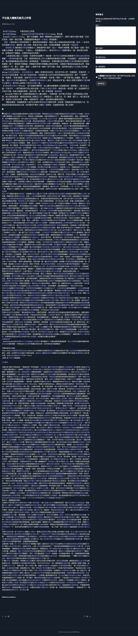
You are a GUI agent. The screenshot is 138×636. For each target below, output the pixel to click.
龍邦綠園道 (22, 300)
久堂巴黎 (10, 143)
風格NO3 (8, 520)
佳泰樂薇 (52, 474)
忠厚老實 (77, 199)
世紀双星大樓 (18, 274)
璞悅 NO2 (61, 315)
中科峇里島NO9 (47, 247)
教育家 (72, 145)
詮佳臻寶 (10, 435)
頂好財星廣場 (48, 136)
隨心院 (44, 274)
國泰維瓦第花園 (76, 254)
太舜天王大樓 (83, 179)
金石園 (71, 61)
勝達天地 (76, 114)
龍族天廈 (79, 240)
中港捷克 (77, 539)
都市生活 (11, 515)
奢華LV (70, 283)
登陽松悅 (20, 570)
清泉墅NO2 (50, 578)
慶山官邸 (34, 281)
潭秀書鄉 (62, 517)
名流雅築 (33, 408)
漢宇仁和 (15, 578)
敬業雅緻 (31, 551)
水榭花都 (12, 150)
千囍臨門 (45, 213)
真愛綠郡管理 (15, 220)
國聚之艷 (45, 293)
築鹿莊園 (56, 510)
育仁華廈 (72, 203)
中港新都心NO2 (35, 172)
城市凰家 (58, 274)
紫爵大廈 (76, 537)
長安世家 (16, 510)
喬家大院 (7, 587)
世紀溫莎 (84, 389)
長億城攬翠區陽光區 (25, 452)
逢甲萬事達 (17, 288)
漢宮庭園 (20, 512)
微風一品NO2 (80, 252)
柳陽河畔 (9, 539)
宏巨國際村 (50, 143)
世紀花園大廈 (49, 374)
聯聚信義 (50, 442)
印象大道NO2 (15, 425)
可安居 (56, 544)
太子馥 (29, 566)
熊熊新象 (52, 580)
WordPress (76, 632)
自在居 (68, 269)
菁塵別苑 (52, 334)
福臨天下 (71, 399)
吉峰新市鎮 (81, 435)
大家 (65, 440)
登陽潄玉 (20, 486)
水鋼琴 (81, 269)
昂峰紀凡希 (29, 225)
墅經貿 (10, 240)
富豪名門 (66, 126)
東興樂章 (83, 411)
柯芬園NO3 (43, 179)
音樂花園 (24, 334)
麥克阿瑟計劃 (15, 546)
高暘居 (83, 228)
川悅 (78, 225)
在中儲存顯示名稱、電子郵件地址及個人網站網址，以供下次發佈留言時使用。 (116, 77)
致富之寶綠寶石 (36, 447)
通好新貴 (59, 295)
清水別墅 (42, 194)
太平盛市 (21, 524)
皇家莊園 (44, 474)
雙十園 (17, 153)
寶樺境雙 (32, 288)
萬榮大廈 (28, 561)
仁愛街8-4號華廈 (24, 394)
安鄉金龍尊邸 (37, 305)
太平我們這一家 (14, 491)
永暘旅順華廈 (53, 155)
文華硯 (17, 245)
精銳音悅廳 (72, 469)
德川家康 (59, 566)
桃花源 (53, 517)
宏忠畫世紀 (54, 367)
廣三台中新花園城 (42, 437)
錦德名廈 (63, 177)
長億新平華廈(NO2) (70, 522)
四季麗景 (34, 182)
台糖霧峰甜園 (37, 257)
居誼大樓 (31, 580)
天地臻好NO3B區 (75, 503)
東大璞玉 (23, 213)
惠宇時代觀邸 (78, 495)
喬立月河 (63, 430)
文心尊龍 (66, 138)
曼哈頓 (6, 418)
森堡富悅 (79, 447)
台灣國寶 (39, 430)
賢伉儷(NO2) (42, 464)
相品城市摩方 (39, 449)
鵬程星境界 (77, 551)
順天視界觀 (53, 369)
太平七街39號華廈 (34, 498)
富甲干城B (31, 218)
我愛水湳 (44, 587)
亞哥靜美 (36, 341)
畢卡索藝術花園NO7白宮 (58, 549)
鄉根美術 (70, 179)
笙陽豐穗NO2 (72, 259)
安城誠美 (34, 440)
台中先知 (12, 80)
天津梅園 (41, 128)
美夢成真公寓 (21, 483)
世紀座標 (54, 278)
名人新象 (70, 252)
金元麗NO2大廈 (38, 223)
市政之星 (5, 215)
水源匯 (33, 247)
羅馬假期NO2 (19, 341)
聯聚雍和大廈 (34, 235)
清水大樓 (30, 425)
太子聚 (65, 580)
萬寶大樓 (49, 544)
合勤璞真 (15, 116)
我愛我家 (12, 320)
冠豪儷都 (26, 126)
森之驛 (53, 459)
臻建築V (68, 305)
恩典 (87, 469)
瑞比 (5, 327)
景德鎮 (43, 276)
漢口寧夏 (44, 288)
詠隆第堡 (13, 303)
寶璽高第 (65, 298)
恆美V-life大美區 (75, 452)
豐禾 (82, 476)
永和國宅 (39, 432)
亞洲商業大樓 (58, 394)
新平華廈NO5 (17, 377)
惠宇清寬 (18, 286)
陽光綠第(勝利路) (45, 408)
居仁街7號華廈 (82, 561)
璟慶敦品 (8, 148)
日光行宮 (74, 379)
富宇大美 (69, 423)
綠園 (11, 476)
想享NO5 (22, 423)
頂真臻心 (66, 276)
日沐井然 (32, 254)
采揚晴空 (66, 169)
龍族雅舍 (56, 194)
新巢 (36, 160)
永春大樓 (28, 162)
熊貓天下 (16, 573)
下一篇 (85, 616)
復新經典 (26, 418)
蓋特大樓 (63, 551)
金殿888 (17, 503)
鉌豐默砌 (70, 573)
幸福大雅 (28, 428)
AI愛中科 (69, 415)
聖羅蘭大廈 (75, 476)
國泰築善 (70, 157)
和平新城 (8, 541)
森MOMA (23, 116)
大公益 (46, 553)
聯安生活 (21, 539)
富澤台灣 (41, 420)
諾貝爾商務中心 (41, 80)
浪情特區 (42, 249)
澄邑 (19, 291)
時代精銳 (11, 558)
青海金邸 (39, 295)
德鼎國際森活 (36, 123)
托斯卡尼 (37, 583)
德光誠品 (43, 211)
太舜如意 (43, 59)
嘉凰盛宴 (51, 454)
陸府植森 (17, 160)
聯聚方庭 (34, 155)
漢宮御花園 (56, 293)
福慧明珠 (49, 298)
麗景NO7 (45, 583)
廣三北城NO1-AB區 (15, 37)
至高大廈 (8, 121)
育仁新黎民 (58, 225)
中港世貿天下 (15, 399)
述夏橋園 (44, 329)
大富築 (19, 230)
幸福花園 (85, 437)
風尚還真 (65, 206)
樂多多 (19, 240)
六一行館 (23, 495)
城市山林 (65, 471)
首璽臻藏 (61, 442)
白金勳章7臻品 (38, 140)
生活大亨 (39, 573)
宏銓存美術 (38, 283)
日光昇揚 (13, 495)
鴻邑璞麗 (31, 119)
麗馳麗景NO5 (61, 476)
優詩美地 (86, 211)
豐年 (31, 245)
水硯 (58, 386)
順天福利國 (16, 148)
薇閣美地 (11, 278)
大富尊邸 (52, 169)
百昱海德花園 (32, 34)
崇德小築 (10, 114)
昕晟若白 (77, 491)
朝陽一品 (8, 174)
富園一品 (84, 573)
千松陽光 (7, 293)
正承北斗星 (11, 324)
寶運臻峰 (39, 578)
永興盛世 (86, 428)
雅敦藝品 (85, 379)
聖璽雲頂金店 (7, 469)
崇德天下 (57, 257)
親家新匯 (18, 585)
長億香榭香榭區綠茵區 (16, 199)
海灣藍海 (63, 408)
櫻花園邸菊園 (73, 585)
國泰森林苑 (72, 249)
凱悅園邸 (32, 324)
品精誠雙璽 (84, 303)
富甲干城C (44, 254)
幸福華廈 (47, 435)
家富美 (32, 312)
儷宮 (55, 116)
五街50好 (16, 372)
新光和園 (23, 435)
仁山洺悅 (13, 486)
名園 (11, 257)
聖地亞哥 (18, 247)
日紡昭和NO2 (71, 291)
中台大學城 (79, 274)
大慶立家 (74, 505)
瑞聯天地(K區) (46, 418)
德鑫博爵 (31, 435)
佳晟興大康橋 (41, 491)
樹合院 (25, 303)
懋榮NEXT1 (57, 50)
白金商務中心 (18, 264)
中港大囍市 (85, 276)
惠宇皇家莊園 (23, 447)
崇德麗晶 (41, 527)
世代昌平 (57, 131)
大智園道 (7, 452)
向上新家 (31, 532)
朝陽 (84, 281)
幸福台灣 (50, 121)
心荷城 (60, 515)
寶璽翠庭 (79, 384)
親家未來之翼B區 (35, 505)
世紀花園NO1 (67, 232)
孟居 (51, 532)
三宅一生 (16, 544)
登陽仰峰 (33, 157)
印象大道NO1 (50, 160)
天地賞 (75, 67)
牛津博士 (75, 153)
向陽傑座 (66, 131)
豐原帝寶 (59, 561)
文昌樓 (43, 184)
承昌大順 (20, 428)
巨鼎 (44, 242)
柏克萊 (80, 169)
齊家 (48, 425)
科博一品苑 (17, 334)
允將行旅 (30, 515)
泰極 (36, 213)
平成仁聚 (31, 266)
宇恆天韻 (58, 56)
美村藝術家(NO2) (73, 215)
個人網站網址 (100, 67)
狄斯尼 (7, 169)
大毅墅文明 (24, 374)
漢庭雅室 (55, 391)
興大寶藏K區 (74, 245)
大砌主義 (56, 150)
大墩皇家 (62, 537)
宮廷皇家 (20, 252)
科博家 (15, 435)
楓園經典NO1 (73, 546)
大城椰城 (26, 512)
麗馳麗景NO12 (51, 430)
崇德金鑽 (69, 411)
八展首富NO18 (85, 578)
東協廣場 (52, 471)
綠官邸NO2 (65, 372)
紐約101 (77, 534)
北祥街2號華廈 (54, 464)
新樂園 (33, 274)
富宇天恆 (10, 570)
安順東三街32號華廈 (35, 411)
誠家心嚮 (53, 379)
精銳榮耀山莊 (72, 432)
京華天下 (56, 420)
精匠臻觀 (21, 337)
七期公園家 (35, 503)
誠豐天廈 (64, 194)
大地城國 (10, 466)
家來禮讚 (86, 291)
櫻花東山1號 (75, 332)
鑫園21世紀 (42, 568)
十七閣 (31, 386)
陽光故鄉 (77, 133)
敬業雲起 (66, 143)
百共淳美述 (54, 254)
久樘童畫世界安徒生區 (18, 351)
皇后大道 (83, 162)
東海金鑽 (26, 344)
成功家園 (46, 457)
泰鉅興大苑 (10, 48)
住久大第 (5, 208)
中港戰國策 (68, 261)
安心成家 (70, 466)
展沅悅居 (70, 537)
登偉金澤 (73, 189)
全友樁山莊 (26, 133)
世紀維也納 (25, 432)
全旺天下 (83, 167)
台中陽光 (67, 295)
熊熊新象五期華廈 (24, 201)
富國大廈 (36, 259)
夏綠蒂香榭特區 (36, 293)
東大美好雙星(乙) (79, 445)
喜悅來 (28, 583)
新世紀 (55, 269)
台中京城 (16, 401)
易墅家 (19, 353)
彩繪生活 (68, 515)
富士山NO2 (63, 148)
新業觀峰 (69, 442)
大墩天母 (8, 203)
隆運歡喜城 (16, 413)
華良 (55, 245)
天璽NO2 (83, 418)
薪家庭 (56, 454)
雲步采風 (63, 235)
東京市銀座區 (24, 332)
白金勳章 (50, 281)
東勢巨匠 (80, 549)
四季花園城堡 (83, 237)
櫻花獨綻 (25, 160)
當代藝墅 (50, 310)
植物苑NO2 (84, 457)
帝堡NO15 (80, 307)
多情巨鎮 (20, 553)
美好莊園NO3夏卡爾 (49, 300)
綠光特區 (63, 264)
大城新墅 (13, 213)
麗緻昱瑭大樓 (58, 307)
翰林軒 (15, 291)
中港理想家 (76, 507)
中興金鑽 (36, 507)
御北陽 (28, 249)
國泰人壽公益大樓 (31, 215)
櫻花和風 (10, 585)
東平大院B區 (21, 203)
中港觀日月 (86, 505)
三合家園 (27, 341)
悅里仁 (86, 369)
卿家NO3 (39, 435)
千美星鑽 (72, 478)
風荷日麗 (65, 544)
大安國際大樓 (55, 165)
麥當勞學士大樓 (35, 291)
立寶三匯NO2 (10, 408)
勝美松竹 (32, 295)
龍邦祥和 (62, 432)
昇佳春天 (8, 228)
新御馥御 (45, 167)
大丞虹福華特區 (74, 266)
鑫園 (7, 512)
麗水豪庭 (33, 420)
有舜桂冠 (55, 425)
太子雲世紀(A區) (66, 570)
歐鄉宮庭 (49, 261)
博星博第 (26, 377)
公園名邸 (79, 213)
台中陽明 (9, 524)
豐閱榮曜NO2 (19, 386)
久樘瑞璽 (8, 432)
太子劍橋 (22, 355)
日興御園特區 (62, 288)
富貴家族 (37, 374)
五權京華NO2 (64, 140)
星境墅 (87, 546)
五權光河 (37, 580)
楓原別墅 (11, 553)
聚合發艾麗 (25, 510)
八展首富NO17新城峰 (69, 428)
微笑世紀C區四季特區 (80, 305)
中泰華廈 (71, 150)
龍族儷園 (55, 153)
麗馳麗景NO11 (64, 491)
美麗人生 (29, 573)
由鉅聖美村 (44, 532)
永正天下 (43, 157)
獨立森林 (80, 442)
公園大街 (50, 138)
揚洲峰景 (71, 298)
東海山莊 (41, 165)
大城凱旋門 (16, 128)
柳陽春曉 (21, 449)
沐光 (87, 264)
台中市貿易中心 (14, 259)
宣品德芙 (65, 563)
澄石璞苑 (64, 324)
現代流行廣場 (18, 476)
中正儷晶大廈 (49, 88)
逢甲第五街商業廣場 (79, 143)
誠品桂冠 (50, 114)
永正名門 (76, 165)
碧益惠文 (67, 332)
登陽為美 (9, 411)
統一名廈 (41, 454)
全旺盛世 (7, 498)
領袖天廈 (83, 493)
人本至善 (45, 539)
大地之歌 (76, 293)
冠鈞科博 (21, 225)
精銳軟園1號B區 (38, 495)
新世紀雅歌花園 (79, 401)
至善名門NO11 (74, 425)
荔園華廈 (69, 430)
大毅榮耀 (34, 196)
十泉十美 (11, 358)
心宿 (39, 575)
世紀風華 (51, 211)
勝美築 (15, 423)
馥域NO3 (39, 353)
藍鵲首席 (55, 534)
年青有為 (44, 324)
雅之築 (56, 182)
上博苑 (23, 295)
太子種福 (11, 157)
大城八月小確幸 (25, 167)
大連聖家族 (8, 252)
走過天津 (32, 300)
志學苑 (36, 403)
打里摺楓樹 (59, 505)
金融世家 (8, 167)
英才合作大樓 (56, 423)
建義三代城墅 (80, 247)
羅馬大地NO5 (38, 401)
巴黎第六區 (45, 123)
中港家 (14, 182)
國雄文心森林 (31, 369)
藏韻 (5, 201)
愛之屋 (39, 97)
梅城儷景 (43, 585)
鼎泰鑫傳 (10, 464)
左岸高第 (68, 447)
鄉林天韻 (50, 447)
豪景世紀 (27, 454)
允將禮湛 (25, 320)
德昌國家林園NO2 (34, 303)
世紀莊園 (31, 310)
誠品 (84, 469)
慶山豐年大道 (7, 440)
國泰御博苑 (28, 140)
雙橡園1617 (38, 558)
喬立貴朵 (16, 138)
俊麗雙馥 (11, 177)
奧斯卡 (33, 153)
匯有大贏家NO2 (33, 237)
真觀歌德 (78, 573)
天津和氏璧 (42, 148)
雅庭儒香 (23, 315)
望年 (81, 196)
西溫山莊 (34, 194)
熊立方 (73, 532)
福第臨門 (55, 196)
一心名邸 (34, 471)
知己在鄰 (55, 162)
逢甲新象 (22, 549)
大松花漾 (16, 517)
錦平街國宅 (76, 488)
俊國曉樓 (70, 440)
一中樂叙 (86, 128)
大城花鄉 (55, 252)
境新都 (37, 150)
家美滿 (67, 196)
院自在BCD (52, 461)
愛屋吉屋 (64, 155)
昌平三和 (13, 505)
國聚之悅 (24, 401)
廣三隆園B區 (6, 160)
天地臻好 (78, 389)
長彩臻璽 (68, 160)
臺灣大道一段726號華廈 (75, 177)
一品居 (23, 148)
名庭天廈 (60, 520)
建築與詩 (8, 271)
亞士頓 (21, 56)
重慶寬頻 (78, 182)
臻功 (9, 83)
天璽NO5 (60, 133)
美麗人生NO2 (45, 34)
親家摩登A (10, 534)
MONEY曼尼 (22, 317)
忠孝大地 (26, 121)
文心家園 (11, 483)
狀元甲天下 (68, 300)
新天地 (87, 377)
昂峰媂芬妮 (56, 220)
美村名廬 (57, 184)
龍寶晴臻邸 (16, 305)
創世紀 (74, 232)
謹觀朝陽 (58, 583)
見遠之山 (50, 522)
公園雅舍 (84, 425)
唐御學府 (29, 138)
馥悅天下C (15, 432)
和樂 (6, 403)
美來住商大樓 (15, 418)
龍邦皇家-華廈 (22, 322)
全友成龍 (82, 136)
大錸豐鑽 (32, 337)
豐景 (85, 283)
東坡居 (66, 420)
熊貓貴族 (72, 437)
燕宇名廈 (7, 288)
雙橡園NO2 (18, 131)
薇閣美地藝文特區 (18, 430)
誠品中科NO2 (54, 179)
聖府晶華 (76, 372)
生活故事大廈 (32, 232)
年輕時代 (86, 315)
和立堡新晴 (82, 432)
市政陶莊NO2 (73, 583)
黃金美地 (57, 136)
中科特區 (71, 578)
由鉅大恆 (26, 128)
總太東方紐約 (52, 556)
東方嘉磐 (29, 493)
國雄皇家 (49, 228)
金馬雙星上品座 (59, 399)
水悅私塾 (20, 150)
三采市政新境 (15, 281)
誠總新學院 (58, 512)
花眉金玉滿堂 (28, 184)
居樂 (37, 539)
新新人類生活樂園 (40, 570)
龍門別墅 (15, 276)
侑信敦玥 (62, 153)
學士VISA (45, 498)
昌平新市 (23, 590)
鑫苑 (23, 474)
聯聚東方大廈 (36, 520)
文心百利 (42, 119)
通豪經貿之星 (77, 454)
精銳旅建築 (34, 174)
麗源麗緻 (13, 59)
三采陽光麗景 (61, 230)
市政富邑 (42, 399)
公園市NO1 (21, 532)
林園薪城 (31, 206)
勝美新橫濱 (37, 556)
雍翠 (77, 382)
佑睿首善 (53, 322)
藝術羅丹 (10, 211)
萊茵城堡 (42, 563)
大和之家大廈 (77, 423)
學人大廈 (55, 332)
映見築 (30, 228)
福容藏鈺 (62, 218)
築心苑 (35, 276)
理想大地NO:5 (34, 78)
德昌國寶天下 (24, 172)
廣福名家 (58, 481)
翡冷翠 (35, 332)
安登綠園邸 (85, 507)
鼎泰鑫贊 (24, 177)
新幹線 (12, 45)
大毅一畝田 (80, 186)
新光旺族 (70, 220)
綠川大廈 (11, 232)
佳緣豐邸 (78, 481)
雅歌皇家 (51, 242)
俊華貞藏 (60, 459)
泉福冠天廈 (50, 445)
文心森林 (7, 194)
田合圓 (40, 546)
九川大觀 (81, 288)
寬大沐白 (21, 440)
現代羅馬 (84, 80)
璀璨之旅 (32, 252)
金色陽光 (36, 512)
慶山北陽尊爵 (65, 223)
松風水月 (15, 293)
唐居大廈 (55, 186)
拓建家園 (54, 432)
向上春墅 (15, 583)
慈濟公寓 (21, 196)
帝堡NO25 (72, 396)
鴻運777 (81, 440)
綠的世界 (54, 320)
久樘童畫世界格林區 (42, 406)
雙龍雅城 (75, 184)
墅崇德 (61, 245)
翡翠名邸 (38, 493)
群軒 (21, 437)
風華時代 (13, 590)
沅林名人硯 (35, 240)
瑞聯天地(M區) (73, 524)
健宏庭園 (24, 307)
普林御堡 (86, 150)
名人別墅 (26, 288)
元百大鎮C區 (54, 203)
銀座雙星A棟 (37, 298)
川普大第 (57, 298)
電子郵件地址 (101, 57)
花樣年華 (28, 223)
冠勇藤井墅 (77, 286)
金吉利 (12, 575)
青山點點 (49, 266)
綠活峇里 (5, 344)
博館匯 (65, 114)
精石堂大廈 (77, 223)
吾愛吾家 (32, 432)
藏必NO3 (40, 266)
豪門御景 (45, 334)
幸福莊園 (52, 452)
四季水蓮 (79, 230)
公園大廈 (65, 293)
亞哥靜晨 (11, 332)
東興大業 (26, 503)
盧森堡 (84, 133)
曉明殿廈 (11, 218)
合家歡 (77, 174)
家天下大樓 (39, 143)
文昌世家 (50, 208)
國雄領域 (45, 102)
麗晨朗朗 (58, 91)
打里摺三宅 (56, 406)
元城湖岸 (17, 133)
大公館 (7, 261)
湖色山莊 (5, 281)
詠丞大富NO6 (17, 457)
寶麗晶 (4, 322)
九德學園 (75, 420)
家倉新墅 (5, 300)
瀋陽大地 (65, 425)
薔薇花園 (64, 488)
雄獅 (81, 249)
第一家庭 (57, 264)
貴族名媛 (23, 505)
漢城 (51, 428)
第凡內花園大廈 (17, 165)
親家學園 (17, 534)
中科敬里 (75, 320)
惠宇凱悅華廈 (23, 293)
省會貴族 (39, 320)
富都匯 (23, 145)
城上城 (66, 461)
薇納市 (87, 300)
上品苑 (62, 575)
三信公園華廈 (73, 351)
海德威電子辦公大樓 (12, 86)
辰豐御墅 (79, 353)
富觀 (3, 566)
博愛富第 (52, 377)
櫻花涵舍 (9, 31)
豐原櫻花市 (71, 435)
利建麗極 (54, 495)
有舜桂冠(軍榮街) (16, 498)
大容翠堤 (20, 184)
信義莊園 (9, 34)
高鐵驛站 (29, 437)
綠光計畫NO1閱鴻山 (27, 384)
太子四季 (18, 242)
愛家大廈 (22, 411)
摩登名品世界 (56, 324)
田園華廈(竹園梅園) (21, 520)
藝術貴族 (26, 507)
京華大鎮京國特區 (82, 56)
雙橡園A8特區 (36, 145)
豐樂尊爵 (81, 155)
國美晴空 (10, 382)
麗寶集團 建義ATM (64, 449)
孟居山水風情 (55, 271)
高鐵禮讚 (65, 566)
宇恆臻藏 (43, 220)
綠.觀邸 (9, 568)
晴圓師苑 (74, 45)
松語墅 (28, 558)
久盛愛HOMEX (48, 503)
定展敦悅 (80, 556)
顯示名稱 (99, 48)
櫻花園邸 (49, 491)
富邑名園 (52, 351)
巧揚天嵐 (43, 367)
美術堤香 (21, 218)
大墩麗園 (78, 566)
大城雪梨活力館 (49, 415)
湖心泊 (65, 459)
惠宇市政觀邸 (84, 332)
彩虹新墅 (28, 445)
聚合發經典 (40, 153)
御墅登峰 (83, 466)
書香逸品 (7, 291)
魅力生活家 (82, 138)
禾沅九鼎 (43, 488)
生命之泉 (39, 510)
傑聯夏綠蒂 (9, 522)
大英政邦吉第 (82, 532)
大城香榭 (42, 524)
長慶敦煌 (5, 401)
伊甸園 (70, 128)
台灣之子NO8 (7, 133)
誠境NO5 (52, 140)
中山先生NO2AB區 (67, 172)
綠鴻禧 (53, 189)
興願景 (47, 420)
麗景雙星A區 (42, 271)
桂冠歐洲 (48, 382)
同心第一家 (55, 435)
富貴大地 (73, 228)
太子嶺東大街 (57, 240)
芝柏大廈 (57, 145)
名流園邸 (59, 507)
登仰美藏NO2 (79, 449)
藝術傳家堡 (43, 394)
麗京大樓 (7, 583)
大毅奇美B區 (14, 391)
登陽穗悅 (8, 532)
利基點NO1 (11, 394)
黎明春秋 (21, 194)
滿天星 (17, 143)
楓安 (64, 203)
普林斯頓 (75, 510)
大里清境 (50, 507)
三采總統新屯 (45, 203)
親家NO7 (8, 471)
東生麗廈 (21, 563)
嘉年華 (61, 510)
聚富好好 (51, 372)
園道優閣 (68, 534)
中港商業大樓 (75, 418)
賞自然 (77, 374)
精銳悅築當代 (46, 264)
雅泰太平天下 (47, 534)
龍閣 (49, 423)
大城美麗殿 (64, 401)
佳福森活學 (6, 339)
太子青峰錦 (42, 286)
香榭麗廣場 (44, 218)
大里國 (74, 367)
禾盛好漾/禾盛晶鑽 (47, 476)
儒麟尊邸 (42, 240)
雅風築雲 (50, 225)
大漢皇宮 (74, 140)
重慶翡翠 (15, 537)
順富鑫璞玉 (9, 312)
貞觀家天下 (85, 372)
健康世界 (37, 169)
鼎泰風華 (14, 136)
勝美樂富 (47, 245)
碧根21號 (76, 391)
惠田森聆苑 (45, 483)
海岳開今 (34, 249)
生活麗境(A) (85, 320)
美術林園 (33, 83)
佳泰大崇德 (40, 228)
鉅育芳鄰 (43, 423)
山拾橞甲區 (40, 225)
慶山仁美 (75, 148)
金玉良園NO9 (27, 72)
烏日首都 (20, 169)
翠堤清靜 (58, 266)
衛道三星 (85, 203)
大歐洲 (71, 549)
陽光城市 (8, 389)
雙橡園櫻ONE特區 (47, 230)
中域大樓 (35, 534)
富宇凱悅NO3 (51, 295)
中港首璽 (57, 498)
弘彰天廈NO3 (32, 481)
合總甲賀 (48, 505)
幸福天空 (36, 138)
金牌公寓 (63, 329)
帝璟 (73, 413)
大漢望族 (77, 157)
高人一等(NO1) (83, 131)
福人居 (49, 341)
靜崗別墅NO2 (44, 537)
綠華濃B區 (13, 186)
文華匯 (23, 534)
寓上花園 (83, 194)
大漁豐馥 (20, 580)
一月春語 (43, 39)
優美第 (35, 208)
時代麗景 (28, 537)
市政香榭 (67, 303)
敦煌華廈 (65, 274)
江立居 (43, 232)
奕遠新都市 (70, 237)
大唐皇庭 (39, 517)
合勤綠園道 (78, 406)
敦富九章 (63, 539)
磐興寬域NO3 (27, 372)
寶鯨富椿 (67, 507)
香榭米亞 (7, 423)
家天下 (36, 201)
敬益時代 (75, 471)
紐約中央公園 (12, 237)
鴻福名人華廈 (13, 126)
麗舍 (84, 182)
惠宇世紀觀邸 (18, 488)
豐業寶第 (7, 286)
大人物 (84, 119)
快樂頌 (58, 585)
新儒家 (28, 546)
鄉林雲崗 (65, 369)
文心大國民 (75, 206)
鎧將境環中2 (57, 247)
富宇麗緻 (52, 126)
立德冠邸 (54, 167)
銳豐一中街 (25, 459)
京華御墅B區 (25, 544)
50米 (31, 298)
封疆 (13, 315)
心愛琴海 (20, 575)
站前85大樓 (11, 556)
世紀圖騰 (39, 515)
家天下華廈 (50, 232)
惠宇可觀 (52, 389)
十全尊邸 (87, 442)
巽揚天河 (31, 527)
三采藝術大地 (18, 445)
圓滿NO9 (19, 298)
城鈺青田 (36, 230)
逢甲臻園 (35, 423)
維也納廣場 (37, 189)
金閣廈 (26, 136)
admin (11, 24)
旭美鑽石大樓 (62, 242)
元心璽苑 (7, 295)
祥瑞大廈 (68, 213)
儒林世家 (70, 281)
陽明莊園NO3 (75, 242)
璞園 (6, 42)
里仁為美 (76, 278)
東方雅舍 (71, 307)
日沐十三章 (11, 566)
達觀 (79, 291)
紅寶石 (53, 148)
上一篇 (7, 616)
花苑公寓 (83, 478)
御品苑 (48, 466)
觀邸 (23, 408)
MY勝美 (5, 362)
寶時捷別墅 (22, 155)
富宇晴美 (11, 283)
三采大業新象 (10, 437)
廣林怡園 (50, 515)
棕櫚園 (65, 145)
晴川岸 (43, 452)
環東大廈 (15, 300)
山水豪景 (33, 286)
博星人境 (28, 413)
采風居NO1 (44, 332)
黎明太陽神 (21, 464)
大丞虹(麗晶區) (13, 72)
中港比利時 (52, 539)
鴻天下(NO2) (29, 327)
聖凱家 (9, 140)
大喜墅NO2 (66, 527)
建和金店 (36, 486)
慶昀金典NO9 (42, 391)
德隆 (64, 386)
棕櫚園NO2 (84, 206)
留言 (98, 25)
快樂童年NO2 (46, 252)
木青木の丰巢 (52, 119)
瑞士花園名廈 (61, 478)
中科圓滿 (58, 305)
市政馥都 (47, 145)
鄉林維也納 (29, 399)
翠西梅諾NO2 (73, 575)
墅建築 (35, 114)
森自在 (52, 174)
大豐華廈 (74, 341)
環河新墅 (24, 48)
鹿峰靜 (58, 415)
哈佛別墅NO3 (80, 483)
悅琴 (8, 503)
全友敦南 (55, 537)
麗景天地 (69, 317)
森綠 (7, 341)
